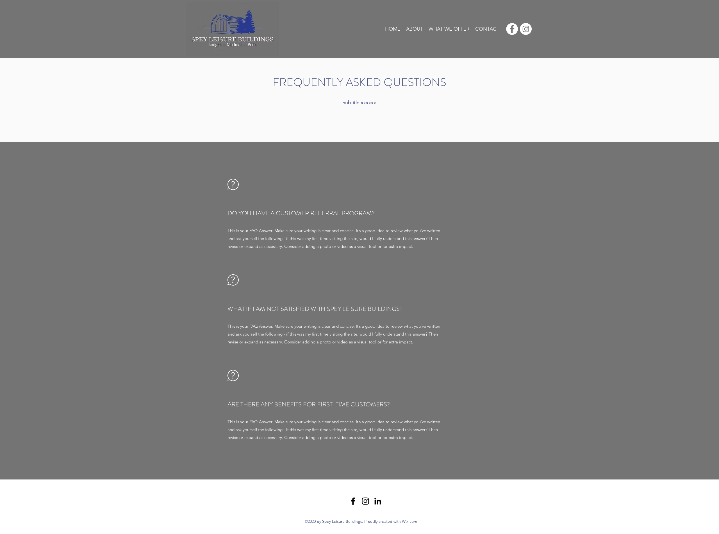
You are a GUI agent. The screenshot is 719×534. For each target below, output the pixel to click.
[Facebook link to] (512, 29)
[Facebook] (353, 501)
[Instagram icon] (526, 29)
